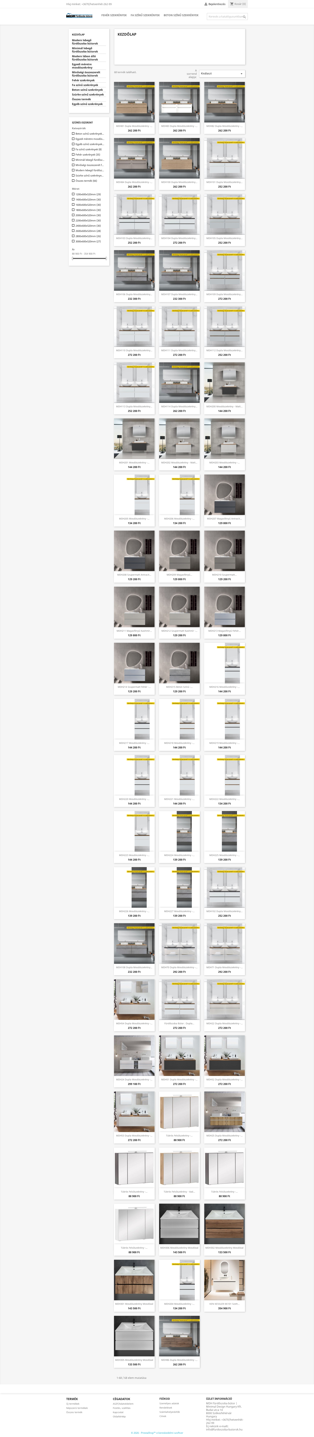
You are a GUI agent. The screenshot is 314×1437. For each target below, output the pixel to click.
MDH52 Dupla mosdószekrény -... (224, 1079)
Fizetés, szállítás (122, 1408)
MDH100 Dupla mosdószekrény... (179, 182)
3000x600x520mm (88, 241)
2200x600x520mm (88, 220)
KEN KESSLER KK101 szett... (224, 1303)
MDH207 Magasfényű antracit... (224, 518)
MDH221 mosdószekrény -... (179, 799)
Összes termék (81, 99)
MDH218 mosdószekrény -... (179, 742)
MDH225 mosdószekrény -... (224, 855)
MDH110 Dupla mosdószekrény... (134, 350)
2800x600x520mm (88, 236)
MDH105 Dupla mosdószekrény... (224, 238)
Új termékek (72, 1403)
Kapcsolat (118, 1412)
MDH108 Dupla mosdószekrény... (134, 967)
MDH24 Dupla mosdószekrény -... (134, 1079)
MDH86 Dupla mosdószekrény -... (179, 1359)
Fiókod (164, 1399)
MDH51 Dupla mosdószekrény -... (179, 1079)
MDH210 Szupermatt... (224, 574)
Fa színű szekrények (145, 15)
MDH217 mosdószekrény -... (134, 742)
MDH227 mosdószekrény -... (179, 911)
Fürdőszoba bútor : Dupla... (179, 1023)
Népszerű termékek (77, 1408)
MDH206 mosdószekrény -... (179, 518)
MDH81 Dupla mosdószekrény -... (134, 126)
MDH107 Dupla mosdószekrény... (179, 294)
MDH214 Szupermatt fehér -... (134, 686)
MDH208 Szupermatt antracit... (134, 574)
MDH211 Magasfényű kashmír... (134, 630)
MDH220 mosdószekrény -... (134, 799)
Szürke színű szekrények (88, 94)
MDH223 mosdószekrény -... (134, 855)
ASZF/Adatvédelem (123, 1403)
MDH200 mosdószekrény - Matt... (224, 406)
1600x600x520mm (88, 204)
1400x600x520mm (88, 199)
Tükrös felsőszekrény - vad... (179, 1191)
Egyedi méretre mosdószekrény (82, 66)
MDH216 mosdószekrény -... (224, 686)
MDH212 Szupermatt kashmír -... (179, 630)
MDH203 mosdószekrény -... (224, 462)
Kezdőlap (78, 34)
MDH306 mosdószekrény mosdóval (179, 1247)
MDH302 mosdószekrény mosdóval (224, 1247)
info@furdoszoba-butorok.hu (224, 1429)
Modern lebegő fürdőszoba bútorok (85, 42)
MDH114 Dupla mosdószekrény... (179, 406)
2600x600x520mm (88, 231)
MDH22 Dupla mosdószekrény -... (224, 1023)
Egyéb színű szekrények (87, 104)
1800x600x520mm (88, 210)
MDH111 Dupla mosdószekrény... (179, 350)
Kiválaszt (222, 74)
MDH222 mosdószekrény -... (224, 799)
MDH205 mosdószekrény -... (134, 518)
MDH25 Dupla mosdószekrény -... (224, 1135)
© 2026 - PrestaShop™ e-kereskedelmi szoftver (157, 1432)
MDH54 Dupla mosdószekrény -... (134, 1023)
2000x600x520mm (88, 215)
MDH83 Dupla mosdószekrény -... (179, 126)
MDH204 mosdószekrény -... (179, 1303)
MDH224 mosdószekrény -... (179, 855)
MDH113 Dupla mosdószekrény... (134, 406)
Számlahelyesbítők (169, 1411)
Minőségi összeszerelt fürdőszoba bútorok (86, 74)
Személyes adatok (169, 1403)
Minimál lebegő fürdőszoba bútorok (85, 50)
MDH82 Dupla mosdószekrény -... (224, 126)
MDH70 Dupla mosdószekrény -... (179, 967)
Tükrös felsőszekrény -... (179, 1135)
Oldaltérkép (119, 1416)
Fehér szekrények (114, 15)
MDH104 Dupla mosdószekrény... (179, 238)
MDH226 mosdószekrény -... (134, 911)
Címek (162, 1416)
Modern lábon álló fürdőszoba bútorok (85, 58)
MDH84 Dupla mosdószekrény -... (134, 182)
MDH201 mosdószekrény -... (134, 462)
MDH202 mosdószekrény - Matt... (179, 462)
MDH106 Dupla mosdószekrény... (134, 294)
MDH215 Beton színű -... (179, 686)
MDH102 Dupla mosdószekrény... (224, 911)
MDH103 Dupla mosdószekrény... (134, 238)
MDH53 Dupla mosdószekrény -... (134, 1135)
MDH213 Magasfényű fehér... (224, 630)
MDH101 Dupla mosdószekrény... (224, 182)
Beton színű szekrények (181, 15)
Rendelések (165, 1407)
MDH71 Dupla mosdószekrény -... (224, 967)
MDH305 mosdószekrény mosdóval (134, 1359)
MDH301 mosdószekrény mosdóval (134, 1303)
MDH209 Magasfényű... (179, 574)
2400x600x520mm (88, 225)
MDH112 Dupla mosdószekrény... (224, 350)
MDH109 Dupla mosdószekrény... (224, 294)
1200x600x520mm (88, 194)
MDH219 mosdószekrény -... (224, 742)
